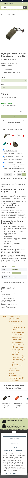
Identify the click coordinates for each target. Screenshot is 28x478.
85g (13, 266)
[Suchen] (25, 7)
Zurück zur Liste (6, 14)
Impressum (5, 473)
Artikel (8, 174)
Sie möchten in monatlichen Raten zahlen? (14, 121)
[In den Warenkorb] (2, 19)
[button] (19, 1)
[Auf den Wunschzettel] (23, 23)
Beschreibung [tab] (5, 178)
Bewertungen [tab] (17, 178)
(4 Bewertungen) (12, 59)
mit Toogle (15, 269)
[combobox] (14, 80)
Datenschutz (13, 473)
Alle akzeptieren (14, 438)
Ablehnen (14, 447)
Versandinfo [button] (12, 105)
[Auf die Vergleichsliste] (19, 23)
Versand (14, 97)
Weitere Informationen (14, 122)
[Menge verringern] (3, 111)
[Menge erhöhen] (25, 111)
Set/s (19, 174)
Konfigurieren (14, 443)
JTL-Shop (17, 476)
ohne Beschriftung (16, 272)
